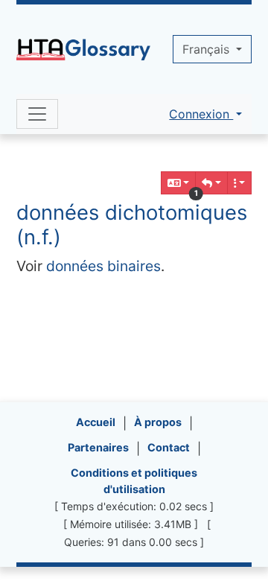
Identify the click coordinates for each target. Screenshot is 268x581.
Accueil (95, 422)
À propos (158, 422)
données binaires (103, 266)
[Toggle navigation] (37, 114)
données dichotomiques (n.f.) (131, 225)
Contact (168, 447)
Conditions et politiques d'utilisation (134, 480)
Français (207, 49)
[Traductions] (179, 182)
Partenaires (98, 447)
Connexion (201, 114)
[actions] (239, 182)
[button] (211, 182)
